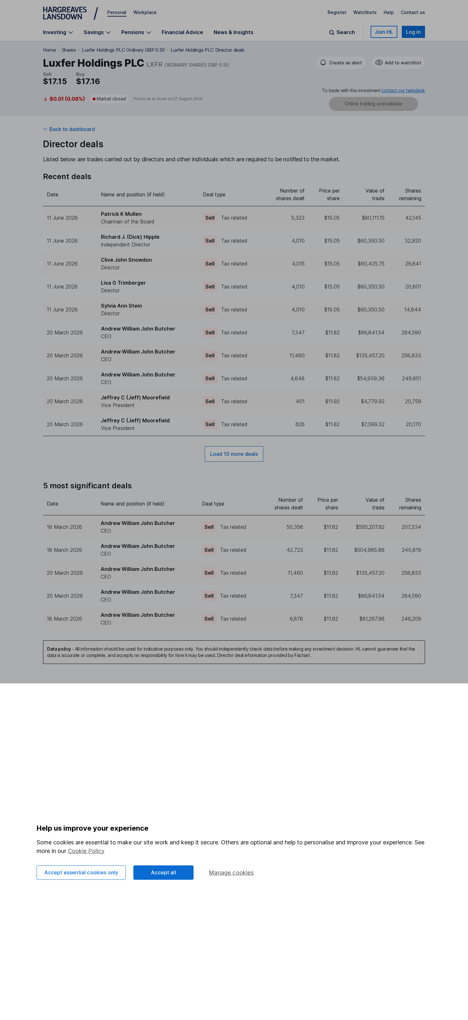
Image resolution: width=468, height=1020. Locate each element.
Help (389, 12)
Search (346, 32)
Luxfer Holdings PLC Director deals (208, 50)
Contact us (413, 12)
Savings (94, 32)
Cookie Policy (86, 851)
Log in (413, 32)
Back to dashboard (72, 129)
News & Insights (233, 32)
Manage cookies (231, 872)
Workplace (145, 12)
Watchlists (365, 12)
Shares (69, 50)
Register (337, 12)
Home (49, 50)
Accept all (163, 872)
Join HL (384, 32)
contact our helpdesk (403, 90)
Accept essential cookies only (81, 872)
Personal (116, 12)
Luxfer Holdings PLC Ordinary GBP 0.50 (123, 50)
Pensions (132, 32)
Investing (54, 32)
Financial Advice (182, 32)
